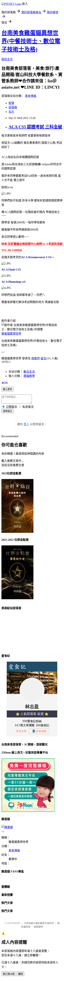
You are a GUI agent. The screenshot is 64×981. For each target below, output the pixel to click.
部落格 (13, 107)
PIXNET (16, 923)
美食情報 (30, 95)
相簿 (11, 103)
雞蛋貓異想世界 (11, 333)
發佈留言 (7, 411)
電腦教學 (29, 375)
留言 (43, 358)
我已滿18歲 (9, 974)
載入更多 (7, 389)
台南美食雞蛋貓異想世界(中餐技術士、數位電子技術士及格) (30, 41)
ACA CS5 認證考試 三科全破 (35, 127)
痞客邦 (35, 358)
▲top (4, 382)
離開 (20, 974)
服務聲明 (38, 926)
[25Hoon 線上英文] (28, 811)
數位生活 (29, 371)
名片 (11, 111)
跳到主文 (7, 59)
